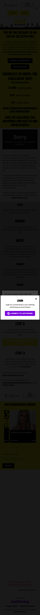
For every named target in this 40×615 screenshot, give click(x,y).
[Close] (36, 298)
